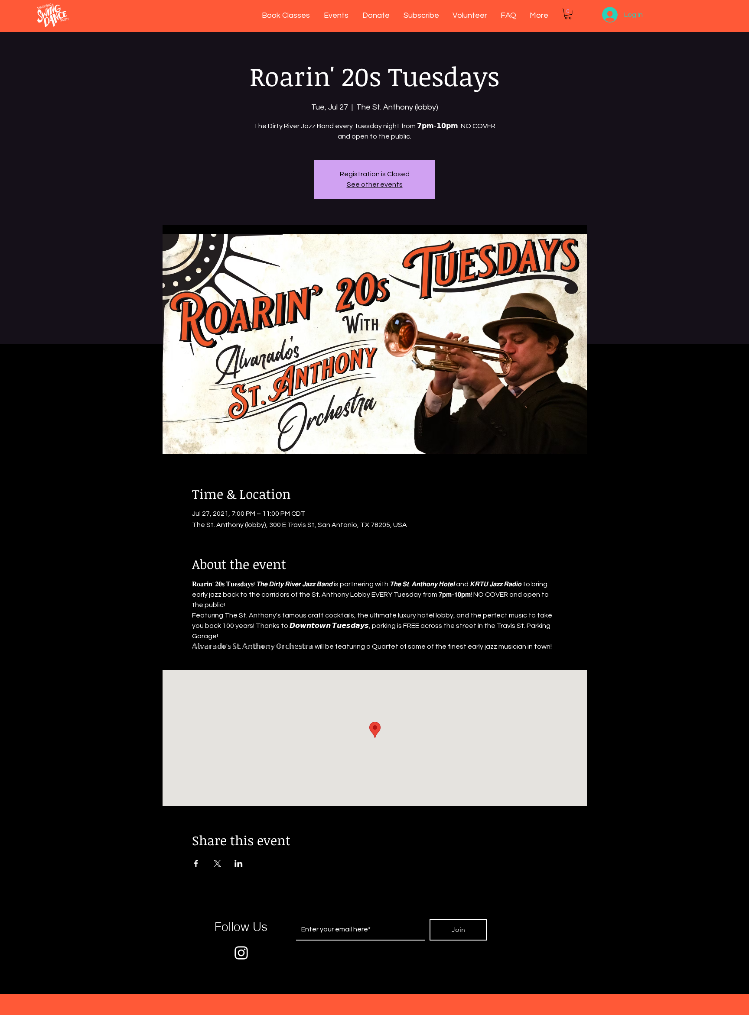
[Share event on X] (217, 863)
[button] (568, 14)
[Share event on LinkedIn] (238, 863)
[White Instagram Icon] (241, 953)
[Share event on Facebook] (196, 863)
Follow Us (241, 926)
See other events (375, 184)
